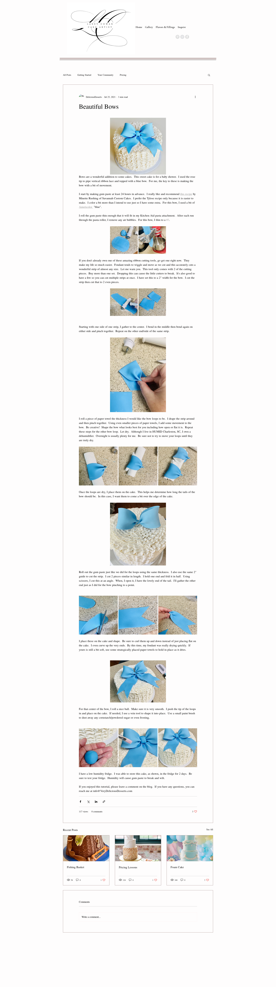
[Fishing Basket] (86, 848)
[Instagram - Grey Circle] (182, 37)
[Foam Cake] (190, 848)
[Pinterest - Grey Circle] (178, 37)
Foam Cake (177, 867)
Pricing (123, 75)
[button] (209, 75)
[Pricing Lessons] (138, 848)
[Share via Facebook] (80, 801)
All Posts (67, 75)
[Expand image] (124, 240)
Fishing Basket (75, 867)
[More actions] (195, 97)
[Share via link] (103, 801)
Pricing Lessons (128, 867)
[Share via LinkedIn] (96, 801)
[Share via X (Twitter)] (88, 801)
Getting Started (84, 75)
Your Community (105, 75)
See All (209, 829)
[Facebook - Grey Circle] (187, 37)
